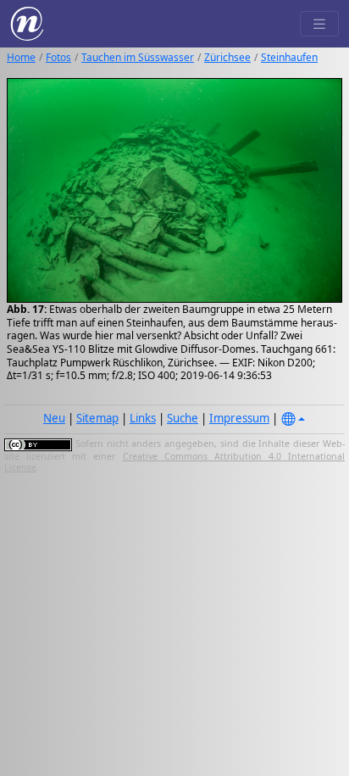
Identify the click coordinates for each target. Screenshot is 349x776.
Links (143, 418)
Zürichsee (227, 57)
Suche (182, 418)
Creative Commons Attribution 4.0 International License (174, 462)
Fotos (58, 57)
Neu (54, 418)
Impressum (239, 418)
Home (21, 57)
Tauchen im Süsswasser (137, 57)
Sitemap (97, 418)
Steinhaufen (289, 57)
